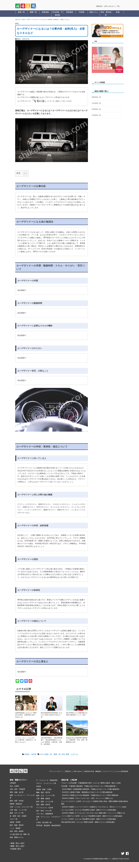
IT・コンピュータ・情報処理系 (46, 780)
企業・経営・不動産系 (17, 789)
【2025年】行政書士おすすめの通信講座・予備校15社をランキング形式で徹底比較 (89, 795)
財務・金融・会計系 (16, 792)
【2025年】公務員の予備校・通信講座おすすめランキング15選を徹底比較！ (87, 792)
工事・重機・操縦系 (43, 798)
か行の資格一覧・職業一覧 (50, 754)
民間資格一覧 (96, 109)
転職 (117, 12)
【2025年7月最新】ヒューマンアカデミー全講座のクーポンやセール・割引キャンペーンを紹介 (94, 807)
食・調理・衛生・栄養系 (18, 816)
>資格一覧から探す (17, 843)
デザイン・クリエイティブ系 (46, 783)
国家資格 (45, 12)
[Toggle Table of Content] (24, 174)
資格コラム (93, 12)
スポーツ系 (13, 819)
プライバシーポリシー (56, 771)
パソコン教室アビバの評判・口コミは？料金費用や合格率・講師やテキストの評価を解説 (91, 816)
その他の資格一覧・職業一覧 (20, 834)
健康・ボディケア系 (16, 813)
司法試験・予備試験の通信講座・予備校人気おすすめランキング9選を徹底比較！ (89, 786)
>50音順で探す (15, 849)
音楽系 (38, 786)
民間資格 (69, 12)
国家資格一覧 (96, 97)
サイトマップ (107, 771)
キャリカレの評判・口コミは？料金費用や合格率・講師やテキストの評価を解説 (88, 810)
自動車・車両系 (26, 19)
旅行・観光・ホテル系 (43, 811)
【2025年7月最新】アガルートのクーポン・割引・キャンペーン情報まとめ (87, 798)
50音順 (81, 12)
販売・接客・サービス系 (44, 801)
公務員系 (13, 783)
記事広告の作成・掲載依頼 (92, 771)
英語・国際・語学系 (43, 804)
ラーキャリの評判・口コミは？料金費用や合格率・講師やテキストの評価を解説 (88, 819)
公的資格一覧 (96, 103)
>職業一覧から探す (17, 846)
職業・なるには (72, 754)
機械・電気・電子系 (43, 792)
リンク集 (116, 6)
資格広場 (17, 19)
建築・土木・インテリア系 (45, 795)
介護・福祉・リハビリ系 (18, 810)
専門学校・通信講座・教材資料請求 (48, 825)
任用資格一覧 (96, 115)
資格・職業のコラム (16, 837)
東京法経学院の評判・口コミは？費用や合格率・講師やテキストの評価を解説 (88, 822)
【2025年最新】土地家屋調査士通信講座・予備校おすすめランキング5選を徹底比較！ (90, 789)
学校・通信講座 (106, 13)
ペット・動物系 (15, 828)
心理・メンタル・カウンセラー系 (21, 807)
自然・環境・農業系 (16, 831)
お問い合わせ (77, 771)
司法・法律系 (14, 786)
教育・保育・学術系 (16, 801)
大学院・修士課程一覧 (43, 822)
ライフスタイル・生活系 (44, 807)
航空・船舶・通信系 (16, 825)
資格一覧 (21, 12)
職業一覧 (33, 12)
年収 (63, 754)
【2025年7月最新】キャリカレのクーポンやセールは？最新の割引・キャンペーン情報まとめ (93, 813)
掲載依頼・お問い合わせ (104, 6)
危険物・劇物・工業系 (43, 789)
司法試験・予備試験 (57, 13)
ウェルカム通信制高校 (121, 771)
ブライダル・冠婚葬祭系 (44, 814)
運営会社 (68, 771)
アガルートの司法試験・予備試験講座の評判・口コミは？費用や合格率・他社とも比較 (91, 783)
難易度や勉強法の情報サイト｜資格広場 (106, 858)
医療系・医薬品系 (16, 804)
